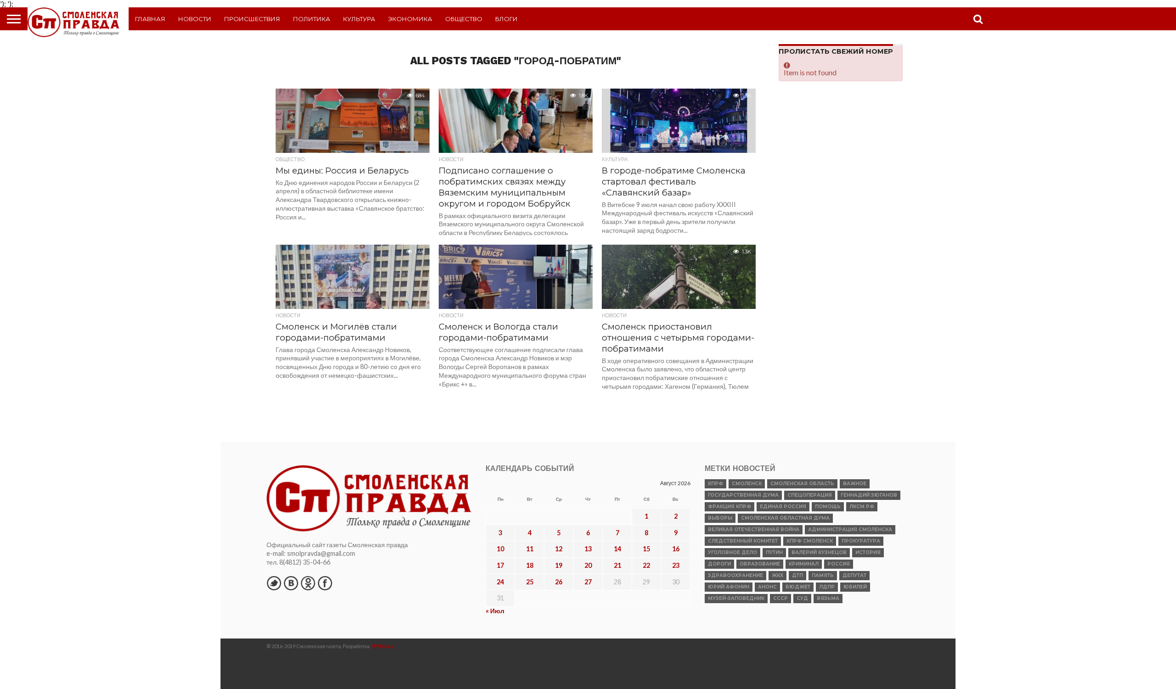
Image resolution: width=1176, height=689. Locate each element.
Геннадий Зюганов (869, 495)
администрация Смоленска (850, 529)
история (868, 552)
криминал (804, 564)
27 (588, 582)
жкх (777, 575)
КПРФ (715, 484)
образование (760, 564)
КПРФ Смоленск (809, 541)
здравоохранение (735, 575)
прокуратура (861, 541)
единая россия (783, 507)
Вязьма (828, 598)
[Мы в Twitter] (273, 583)
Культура (359, 18)
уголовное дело (732, 552)
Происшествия (252, 18)
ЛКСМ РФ (861, 507)
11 (529, 549)
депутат (854, 575)
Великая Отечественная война (753, 529)
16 (675, 549)
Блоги (506, 18)
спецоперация (809, 495)
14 (617, 549)
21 (617, 565)
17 (500, 565)
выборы (720, 518)
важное (854, 484)
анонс (767, 587)
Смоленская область (802, 484)
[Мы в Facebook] (324, 583)
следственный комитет (743, 541)
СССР (780, 598)
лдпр (827, 587)
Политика (311, 18)
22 (646, 565)
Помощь (828, 507)
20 (588, 565)
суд (802, 598)
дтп (797, 575)
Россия (838, 564)
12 (558, 549)
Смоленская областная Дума (785, 518)
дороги (719, 564)
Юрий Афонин (728, 587)
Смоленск (747, 484)
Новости (194, 18)
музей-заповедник (736, 598)
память (823, 575)
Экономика (410, 18)
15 (646, 549)
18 (529, 565)
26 (558, 582)
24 (500, 582)
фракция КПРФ (729, 507)
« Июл (495, 611)
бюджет (798, 587)
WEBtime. (383, 646)
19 (558, 565)
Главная (150, 18)
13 (588, 549)
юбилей (855, 587)
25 (529, 582)
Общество (463, 18)
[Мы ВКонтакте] (290, 583)
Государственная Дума (743, 495)
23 (675, 565)
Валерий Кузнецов (819, 552)
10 (500, 549)
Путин (774, 552)
